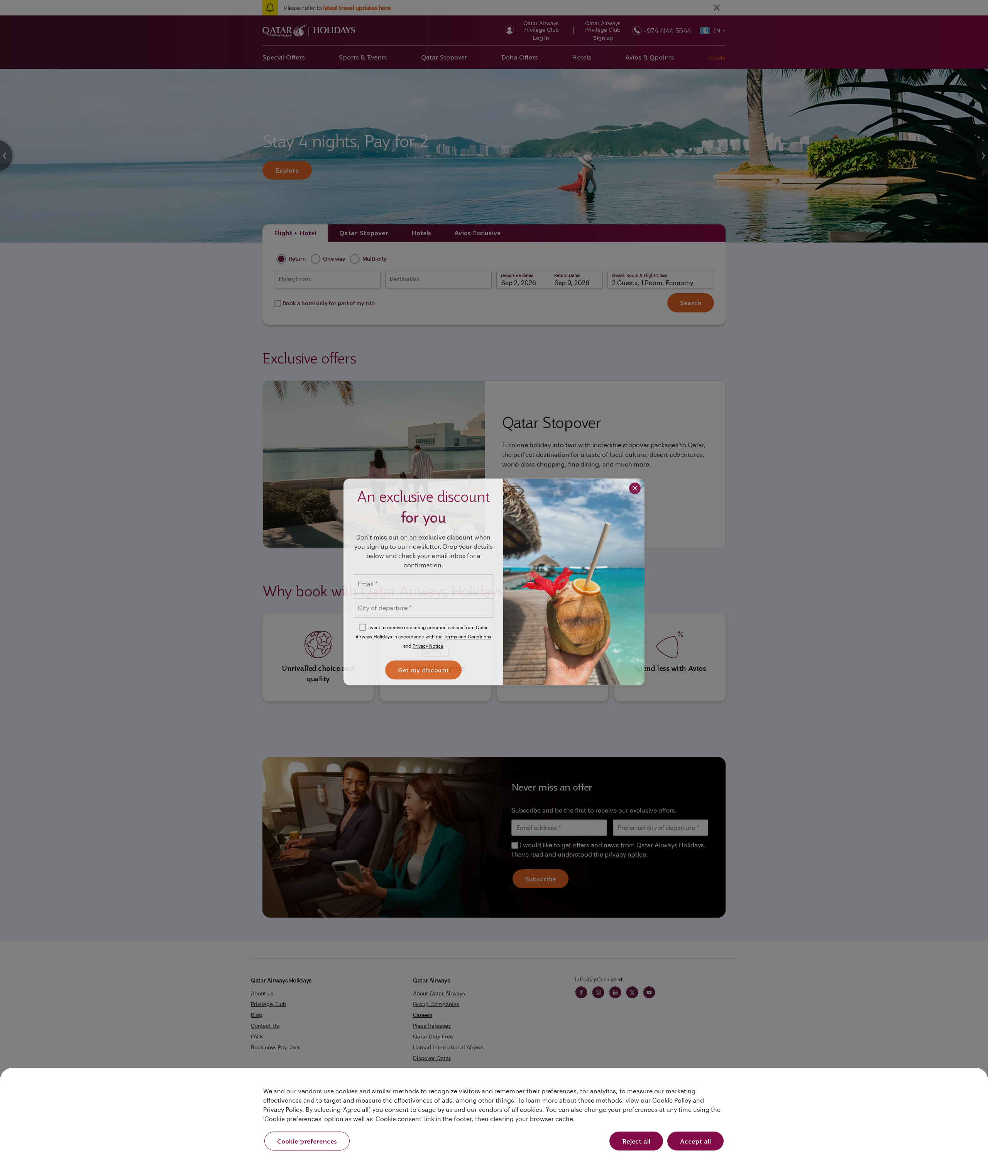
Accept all (695, 1141)
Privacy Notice (428, 645)
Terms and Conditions (467, 636)
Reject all (636, 1141)
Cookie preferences (307, 1141)
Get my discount (423, 670)
